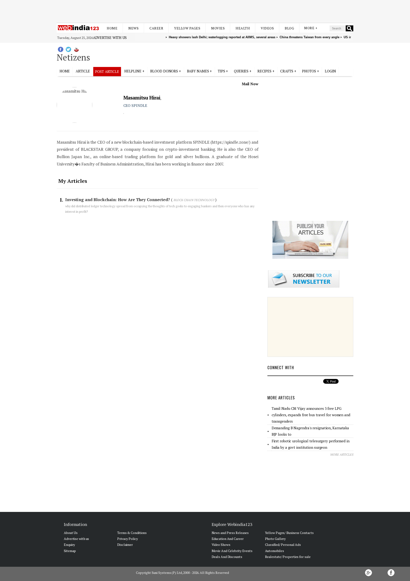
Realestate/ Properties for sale (288, 556)
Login (330, 71)
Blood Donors (164, 71)
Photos (309, 71)
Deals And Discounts (227, 556)
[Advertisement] (205, 11)
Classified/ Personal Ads (283, 544)
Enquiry (69, 544)
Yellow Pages (187, 28)
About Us (71, 532)
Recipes (264, 71)
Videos (267, 28)
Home (112, 28)
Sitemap (70, 550)
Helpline (132, 71)
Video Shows (221, 544)
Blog (289, 28)
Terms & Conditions (132, 532)
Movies (218, 28)
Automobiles (274, 550)
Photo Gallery (275, 538)
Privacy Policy (127, 538)
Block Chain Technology (193, 200)
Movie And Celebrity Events (232, 550)
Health (243, 28)
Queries (241, 71)
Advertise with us (110, 37)
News (133, 28)
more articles (341, 454)
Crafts (286, 71)
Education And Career (228, 538)
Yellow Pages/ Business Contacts (289, 532)
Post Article (107, 71)
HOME (65, 71)
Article (83, 71)
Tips (221, 71)
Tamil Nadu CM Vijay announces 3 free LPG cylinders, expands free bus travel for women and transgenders (311, 415)
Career (156, 28)
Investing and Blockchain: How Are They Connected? (118, 199)
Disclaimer (125, 544)
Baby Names (198, 71)
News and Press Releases (230, 532)
